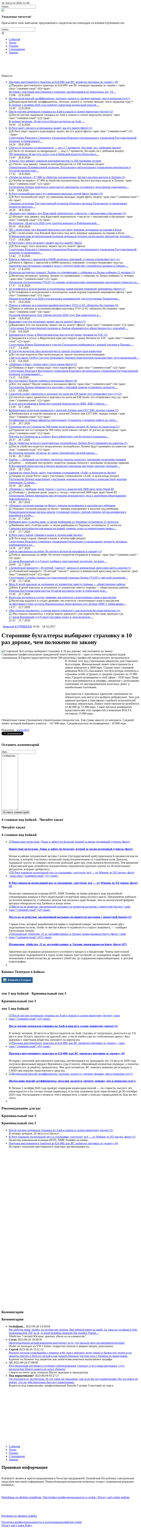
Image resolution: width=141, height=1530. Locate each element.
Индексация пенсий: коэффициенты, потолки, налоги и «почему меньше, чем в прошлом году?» (69, 98)
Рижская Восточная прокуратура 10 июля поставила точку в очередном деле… (58, 590)
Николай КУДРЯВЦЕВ (17, 626)
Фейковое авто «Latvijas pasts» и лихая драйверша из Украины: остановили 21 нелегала (63, 521)
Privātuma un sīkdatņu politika (19, 1515)
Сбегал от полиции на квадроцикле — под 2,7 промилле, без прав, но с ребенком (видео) (65, 147)
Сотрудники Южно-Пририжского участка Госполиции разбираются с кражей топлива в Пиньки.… (71, 344)
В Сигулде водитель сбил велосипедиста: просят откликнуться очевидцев (55, 351)
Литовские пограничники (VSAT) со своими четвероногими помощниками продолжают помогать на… (74, 282)
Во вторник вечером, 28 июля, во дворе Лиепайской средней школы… (53, 452)
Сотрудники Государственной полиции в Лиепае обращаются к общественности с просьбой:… (68, 328)
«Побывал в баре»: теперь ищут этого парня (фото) (43, 364)
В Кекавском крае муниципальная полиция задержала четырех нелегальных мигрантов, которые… (71, 236)
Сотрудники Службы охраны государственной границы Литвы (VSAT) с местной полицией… (68, 577)
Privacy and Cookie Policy (16, 1525)
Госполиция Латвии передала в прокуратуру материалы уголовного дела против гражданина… (69, 187)
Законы (13, 52)
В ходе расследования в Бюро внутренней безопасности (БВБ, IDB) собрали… (58, 403)
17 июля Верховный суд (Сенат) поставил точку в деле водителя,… (51, 617)
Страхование (17, 49)
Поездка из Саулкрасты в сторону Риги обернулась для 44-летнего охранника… (59, 436)
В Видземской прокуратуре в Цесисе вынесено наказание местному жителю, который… (64, 466)
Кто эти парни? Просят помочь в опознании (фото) (43, 380)
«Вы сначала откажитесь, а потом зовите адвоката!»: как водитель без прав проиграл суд (64, 610)
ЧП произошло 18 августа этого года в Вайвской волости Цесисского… (54, 154)
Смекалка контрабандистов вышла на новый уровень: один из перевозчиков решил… (63, 528)
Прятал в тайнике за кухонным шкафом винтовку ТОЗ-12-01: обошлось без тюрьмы (63, 305)
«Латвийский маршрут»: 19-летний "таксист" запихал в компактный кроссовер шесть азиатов (70, 567)
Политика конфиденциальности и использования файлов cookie (41, 1522)
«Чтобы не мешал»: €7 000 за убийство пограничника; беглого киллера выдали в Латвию (67, 177)
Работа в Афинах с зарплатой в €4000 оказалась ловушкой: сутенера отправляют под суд (64, 259)
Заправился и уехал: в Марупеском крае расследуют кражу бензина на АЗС (58, 334)
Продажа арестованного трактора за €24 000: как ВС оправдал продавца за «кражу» (63, 82)
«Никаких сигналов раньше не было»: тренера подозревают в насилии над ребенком (62, 505)
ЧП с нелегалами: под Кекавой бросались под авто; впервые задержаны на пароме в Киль (65, 229)
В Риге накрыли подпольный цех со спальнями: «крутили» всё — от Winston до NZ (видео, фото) (72, 1136)
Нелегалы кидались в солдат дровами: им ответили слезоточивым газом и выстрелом (62, 597)
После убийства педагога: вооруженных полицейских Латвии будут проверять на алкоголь (68, 443)
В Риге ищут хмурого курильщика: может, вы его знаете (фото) (50, 127)
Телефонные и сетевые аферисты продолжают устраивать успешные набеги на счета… (63, 420)
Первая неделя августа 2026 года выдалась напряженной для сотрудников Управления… (64, 298)
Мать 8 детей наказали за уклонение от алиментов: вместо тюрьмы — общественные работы (67, 584)
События (14, 39)
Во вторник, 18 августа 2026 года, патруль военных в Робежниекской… (54, 223)
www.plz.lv (23, 729)
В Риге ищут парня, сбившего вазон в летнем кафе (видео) (45, 535)
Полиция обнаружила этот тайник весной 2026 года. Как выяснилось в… (55, 315)
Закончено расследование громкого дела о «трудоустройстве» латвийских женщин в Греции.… (69, 265)
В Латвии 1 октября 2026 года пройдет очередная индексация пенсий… (54, 104)
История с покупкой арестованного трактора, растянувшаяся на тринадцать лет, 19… (62, 91)
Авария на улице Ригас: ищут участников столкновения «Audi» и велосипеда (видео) (62, 472)
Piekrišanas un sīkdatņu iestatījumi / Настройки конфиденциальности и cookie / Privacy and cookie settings (65, 1497)
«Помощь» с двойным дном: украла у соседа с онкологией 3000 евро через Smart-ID (61, 489)
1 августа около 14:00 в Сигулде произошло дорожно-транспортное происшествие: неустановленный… (74, 357)
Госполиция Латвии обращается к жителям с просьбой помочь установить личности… (63, 387)
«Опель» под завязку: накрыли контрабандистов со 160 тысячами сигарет (55, 160)
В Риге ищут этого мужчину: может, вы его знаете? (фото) (45, 242)
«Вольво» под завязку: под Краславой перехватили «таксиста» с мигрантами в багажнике (67, 213)
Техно (12, 42)
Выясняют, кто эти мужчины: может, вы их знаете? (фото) (47, 321)
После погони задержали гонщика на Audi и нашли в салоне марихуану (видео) (61, 111)
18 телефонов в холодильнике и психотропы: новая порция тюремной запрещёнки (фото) (67, 288)
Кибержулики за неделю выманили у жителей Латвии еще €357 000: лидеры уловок (63, 410)
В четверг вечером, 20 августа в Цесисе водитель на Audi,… (47, 121)
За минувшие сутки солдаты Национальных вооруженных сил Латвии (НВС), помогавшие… (67, 603)
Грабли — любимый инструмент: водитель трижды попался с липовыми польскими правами (67, 459)
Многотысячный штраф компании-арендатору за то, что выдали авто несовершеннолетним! (67, 1342)
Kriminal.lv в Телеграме (19, 980)
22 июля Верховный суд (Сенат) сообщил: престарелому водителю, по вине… (58, 561)
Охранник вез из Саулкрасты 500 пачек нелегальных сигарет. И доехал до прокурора (64, 426)
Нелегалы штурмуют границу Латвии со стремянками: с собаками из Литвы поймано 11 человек (72, 272)
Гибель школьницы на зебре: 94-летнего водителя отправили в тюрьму (55, 551)
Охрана (13, 45)
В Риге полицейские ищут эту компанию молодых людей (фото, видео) (56, 193)
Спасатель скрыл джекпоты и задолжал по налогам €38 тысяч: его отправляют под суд (65, 393)
